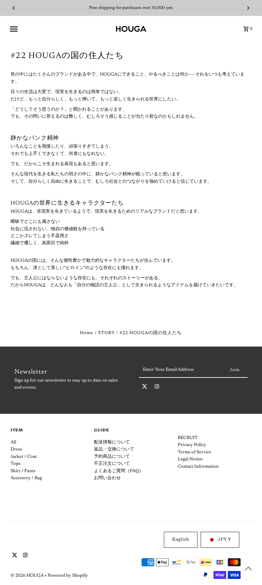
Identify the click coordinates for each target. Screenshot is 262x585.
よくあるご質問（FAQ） (118, 471)
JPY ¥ (224, 539)
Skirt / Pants (23, 471)
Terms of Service (194, 452)
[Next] (248, 8)
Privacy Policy (192, 445)
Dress (16, 449)
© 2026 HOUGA (28, 576)
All (13, 442)
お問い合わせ (107, 478)
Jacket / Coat (24, 457)
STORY (106, 333)
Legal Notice (190, 459)
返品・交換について (114, 449)
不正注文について (112, 464)
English (180, 539)
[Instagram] (157, 387)
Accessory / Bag (26, 478)
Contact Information (198, 466)
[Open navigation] (60, 29)
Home (86, 333)
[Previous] (14, 8)
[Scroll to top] (248, 568)
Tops (15, 464)
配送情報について (112, 442)
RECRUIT (188, 438)
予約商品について (112, 457)
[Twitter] (144, 387)
